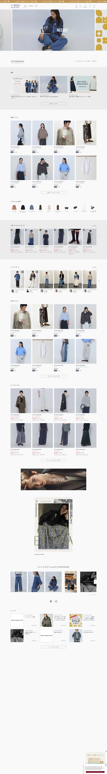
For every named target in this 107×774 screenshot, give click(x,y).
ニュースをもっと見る (53, 647)
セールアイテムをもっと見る (53, 460)
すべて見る (94, 225)
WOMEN (31, 5)
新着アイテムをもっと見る (53, 192)
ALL (25, 5)
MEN (36, 5)
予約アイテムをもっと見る (53, 376)
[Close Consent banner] (106, 765)
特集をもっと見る (53, 103)
